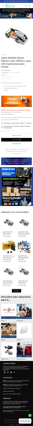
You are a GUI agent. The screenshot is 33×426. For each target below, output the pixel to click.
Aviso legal (12, 424)
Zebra (3, 340)
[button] (3, 5)
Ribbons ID (4, 359)
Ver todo (16, 291)
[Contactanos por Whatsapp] (29, 416)
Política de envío (17, 422)
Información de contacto (19, 424)
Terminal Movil (21, 359)
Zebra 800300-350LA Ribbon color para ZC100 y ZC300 (8, 233)
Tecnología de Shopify (15, 420)
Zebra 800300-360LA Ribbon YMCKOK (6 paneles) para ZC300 (8, 282)
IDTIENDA (9, 420)
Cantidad (3, 75)
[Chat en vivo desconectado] (25, 421)
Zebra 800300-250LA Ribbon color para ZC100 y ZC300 (23, 282)
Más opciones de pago (16, 143)
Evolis (3, 320)
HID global (20, 320)
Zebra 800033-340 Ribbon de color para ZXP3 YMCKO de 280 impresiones (23, 257)
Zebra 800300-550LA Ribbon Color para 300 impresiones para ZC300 (24, 233)
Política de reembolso (9, 422)
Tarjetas (19, 340)
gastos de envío (5, 72)
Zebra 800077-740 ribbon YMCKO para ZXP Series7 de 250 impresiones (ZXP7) (8, 257)
